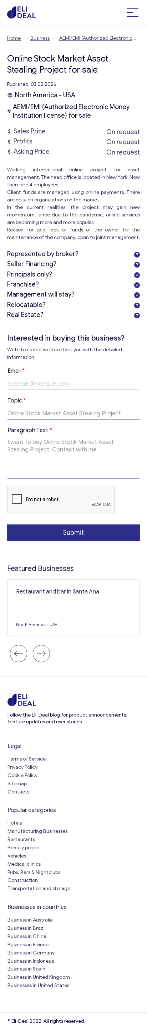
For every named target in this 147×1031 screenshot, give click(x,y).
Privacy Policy (22, 767)
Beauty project (24, 848)
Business (40, 38)
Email (16, 371)
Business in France (28, 945)
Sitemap (17, 784)
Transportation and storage (38, 888)
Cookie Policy (22, 775)
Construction (22, 880)
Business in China (26, 936)
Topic (16, 400)
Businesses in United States (38, 985)
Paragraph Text (29, 430)
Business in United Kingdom (38, 977)
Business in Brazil (26, 928)
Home (14, 38)
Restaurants (21, 839)
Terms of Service (26, 759)
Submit (73, 533)
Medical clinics (24, 864)
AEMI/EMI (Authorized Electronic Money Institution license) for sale (71, 111)
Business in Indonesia (31, 961)
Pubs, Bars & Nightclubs (33, 872)
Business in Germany (31, 953)
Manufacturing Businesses (37, 831)
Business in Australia (30, 920)
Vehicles (16, 856)
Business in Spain (26, 969)
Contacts (18, 792)
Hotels (14, 823)
